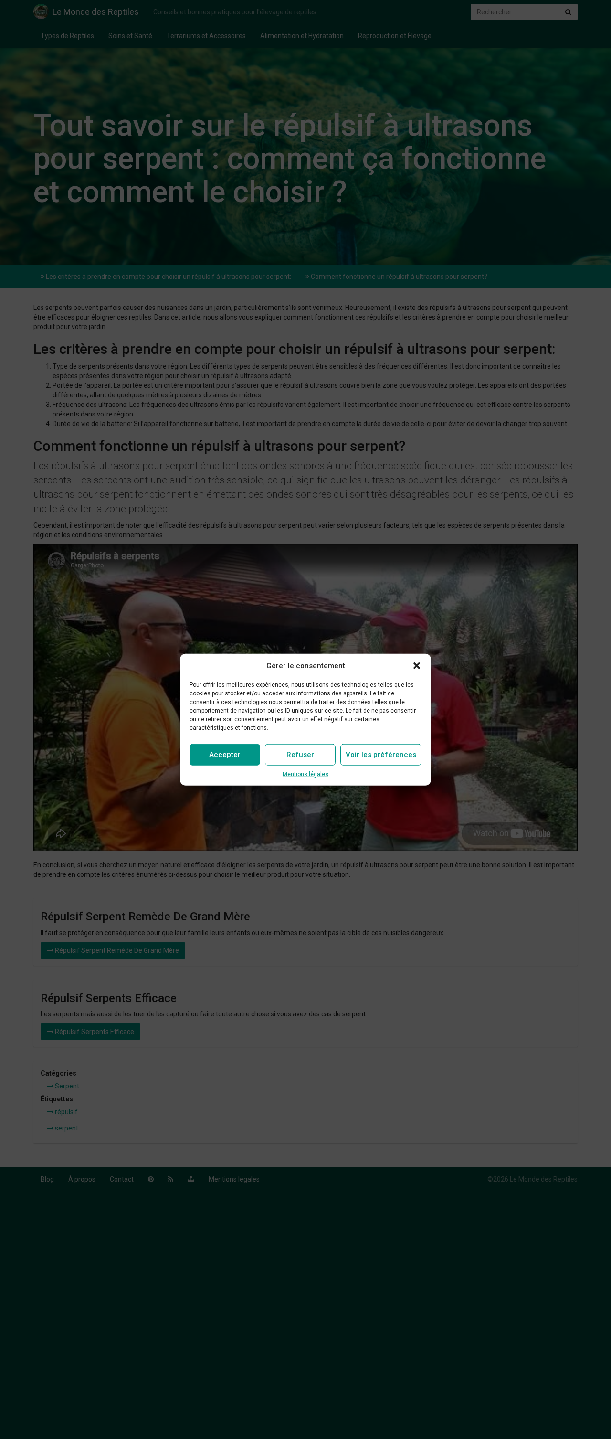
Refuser (300, 754)
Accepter (225, 754)
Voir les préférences (381, 754)
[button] (416, 666)
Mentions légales (305, 774)
